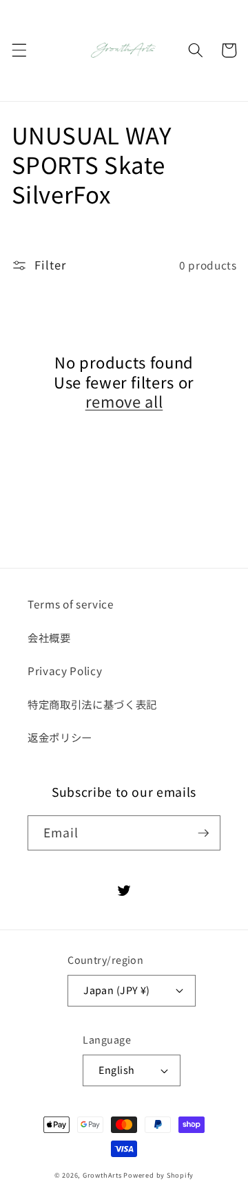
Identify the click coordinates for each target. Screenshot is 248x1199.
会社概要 (49, 637)
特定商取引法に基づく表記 (92, 704)
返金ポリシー (60, 737)
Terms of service (71, 603)
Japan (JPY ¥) (116, 989)
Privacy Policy (65, 670)
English (116, 1069)
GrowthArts (102, 1175)
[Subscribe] (203, 833)
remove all (124, 401)
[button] (18, 50)
